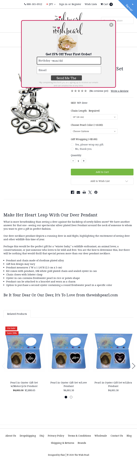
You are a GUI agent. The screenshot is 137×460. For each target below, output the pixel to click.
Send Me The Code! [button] (66, 78)
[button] (111, 25)
